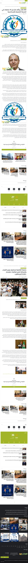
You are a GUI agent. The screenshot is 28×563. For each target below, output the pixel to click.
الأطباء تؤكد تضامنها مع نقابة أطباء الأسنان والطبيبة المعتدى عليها (13, 222)
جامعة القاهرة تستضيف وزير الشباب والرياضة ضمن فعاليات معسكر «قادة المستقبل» (22, 174)
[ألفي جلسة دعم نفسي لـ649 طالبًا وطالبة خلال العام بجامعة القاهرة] (5, 527)
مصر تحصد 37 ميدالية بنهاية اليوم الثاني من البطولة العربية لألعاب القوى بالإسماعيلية (16, 212)
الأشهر (23, 207)
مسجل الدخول (22, 182)
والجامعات (24, 547)
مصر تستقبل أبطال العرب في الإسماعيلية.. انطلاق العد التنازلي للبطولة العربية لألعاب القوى (12, 219)
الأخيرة (14, 207)
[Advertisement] (14, 10)
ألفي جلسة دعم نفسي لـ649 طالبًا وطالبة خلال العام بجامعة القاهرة (17, 0)
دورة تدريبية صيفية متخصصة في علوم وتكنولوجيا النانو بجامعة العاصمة (20, 257)
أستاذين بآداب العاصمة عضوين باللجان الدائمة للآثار (8, 259)
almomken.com (16, 560)
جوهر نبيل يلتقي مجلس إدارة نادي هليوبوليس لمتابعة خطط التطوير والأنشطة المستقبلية (12, 215)
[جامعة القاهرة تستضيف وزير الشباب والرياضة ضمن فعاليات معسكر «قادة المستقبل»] (22, 170)
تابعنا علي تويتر (25, 549)
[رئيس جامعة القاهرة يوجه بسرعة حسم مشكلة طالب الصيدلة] (23, 537)
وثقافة (19, 547)
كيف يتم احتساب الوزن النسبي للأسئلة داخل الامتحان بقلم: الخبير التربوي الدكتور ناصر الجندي (12, 210)
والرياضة (22, 547)
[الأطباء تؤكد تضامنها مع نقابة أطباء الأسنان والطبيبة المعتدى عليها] (24, 224)
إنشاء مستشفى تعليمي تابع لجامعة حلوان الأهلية (5, 173)
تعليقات (5, 207)
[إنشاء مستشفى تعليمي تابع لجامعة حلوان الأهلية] (5, 170)
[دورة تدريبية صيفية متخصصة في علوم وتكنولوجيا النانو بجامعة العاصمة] (20, 250)
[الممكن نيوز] (22, 3)
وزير (17, 547)
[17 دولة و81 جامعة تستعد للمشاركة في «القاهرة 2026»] (5, 537)
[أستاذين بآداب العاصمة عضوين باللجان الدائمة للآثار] (7, 252)
